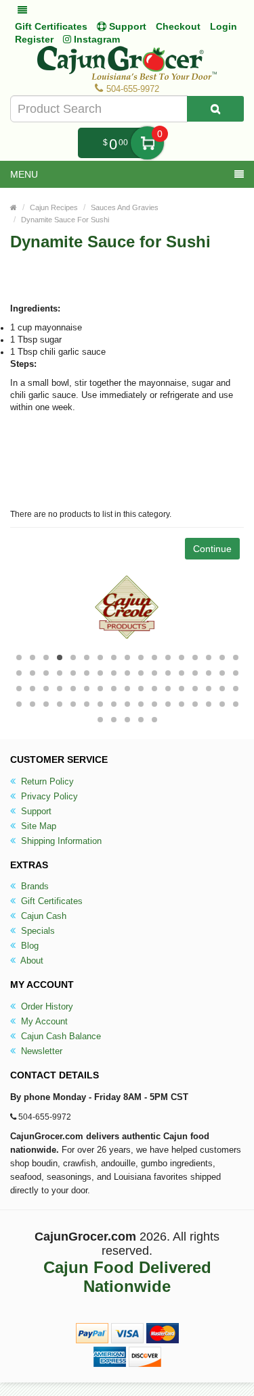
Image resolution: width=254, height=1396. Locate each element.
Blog (28, 946)
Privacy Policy (48, 796)
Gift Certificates (51, 26)
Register (34, 39)
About (30, 960)
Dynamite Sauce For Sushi (65, 220)
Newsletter (40, 1051)
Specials (36, 931)
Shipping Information (60, 841)
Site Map (37, 826)
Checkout (178, 26)
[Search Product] (215, 109)
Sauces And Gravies (124, 207)
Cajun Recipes (54, 207)
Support (34, 811)
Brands (33, 886)
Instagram (95, 39)
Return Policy (46, 781)
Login (223, 26)
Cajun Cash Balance (59, 1036)
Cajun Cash (42, 916)
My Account (43, 1021)
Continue (212, 548)
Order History (45, 1006)
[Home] (13, 207)
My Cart (147, 142)
